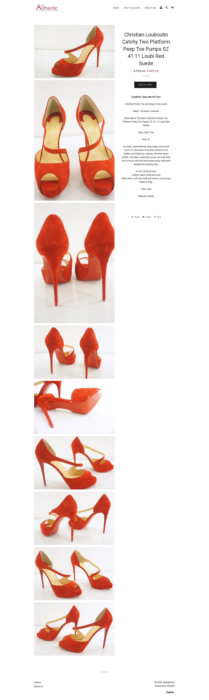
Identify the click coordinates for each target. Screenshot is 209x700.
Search (37, 682)
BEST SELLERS (132, 8)
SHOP (116, 8)
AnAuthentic (169, 682)
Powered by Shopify (165, 686)
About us (150, 8)
